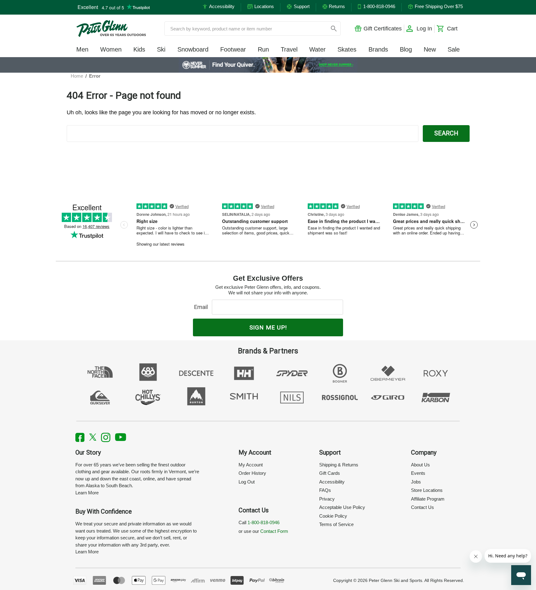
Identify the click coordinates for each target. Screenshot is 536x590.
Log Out (247, 481)
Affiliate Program (427, 499)
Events (418, 473)
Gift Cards (329, 473)
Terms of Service (336, 524)
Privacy (327, 499)
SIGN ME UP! (268, 327)
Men (82, 49)
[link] (268, 65)
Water (317, 49)
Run (263, 49)
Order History (252, 473)
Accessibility (332, 481)
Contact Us (422, 507)
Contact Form (274, 531)
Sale (454, 49)
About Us (420, 464)
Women (111, 49)
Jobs (416, 481)
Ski (161, 49)
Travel (289, 49)
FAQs (325, 490)
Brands (378, 49)
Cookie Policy (333, 516)
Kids (139, 49)
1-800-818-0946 (263, 522)
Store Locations (427, 490)
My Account (251, 464)
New (430, 49)
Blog (406, 49)
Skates (346, 49)
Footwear (233, 49)
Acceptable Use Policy (342, 507)
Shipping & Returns (338, 464)
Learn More (87, 492)
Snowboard (192, 49)
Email (202, 307)
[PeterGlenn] (111, 28)
